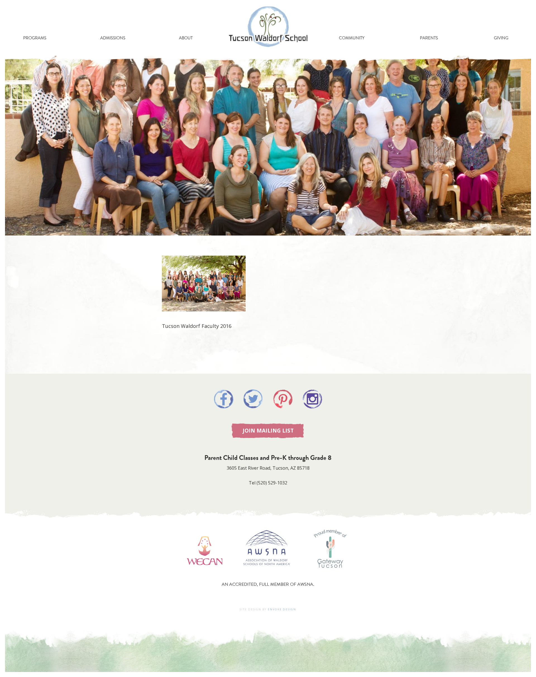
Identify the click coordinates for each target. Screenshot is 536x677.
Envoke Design (282, 609)
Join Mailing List (268, 430)
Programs (34, 38)
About (186, 38)
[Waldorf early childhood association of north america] (204, 573)
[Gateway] (330, 573)
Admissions (112, 38)
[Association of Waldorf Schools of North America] (267, 573)
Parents (429, 38)
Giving (501, 38)
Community (351, 38)
